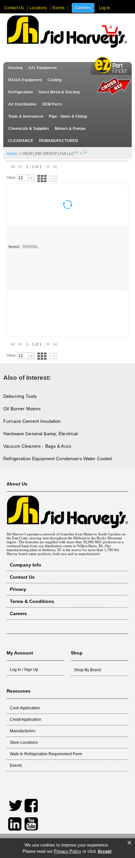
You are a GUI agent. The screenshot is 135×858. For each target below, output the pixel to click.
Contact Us (14, 8)
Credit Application (25, 719)
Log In (104, 8)
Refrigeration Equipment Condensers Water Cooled (57, 458)
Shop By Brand (87, 670)
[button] (110, 31)
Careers (83, 8)
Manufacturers (22, 731)
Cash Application (25, 708)
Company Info (25, 565)
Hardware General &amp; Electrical (40, 433)
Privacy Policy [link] (67, 851)
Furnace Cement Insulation (32, 421)
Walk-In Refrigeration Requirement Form (46, 754)
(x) (76, 152)
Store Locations (24, 742)
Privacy (18, 589)
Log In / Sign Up (24, 669)
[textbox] (22, 178)
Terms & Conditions (32, 601)
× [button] (129, 843)
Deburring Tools (20, 396)
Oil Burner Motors (22, 408)
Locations (38, 8)
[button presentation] (31, 178)
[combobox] (25, 178)
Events (58, 8)
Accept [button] (104, 851)
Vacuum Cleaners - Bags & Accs (37, 446)
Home (12, 153)
